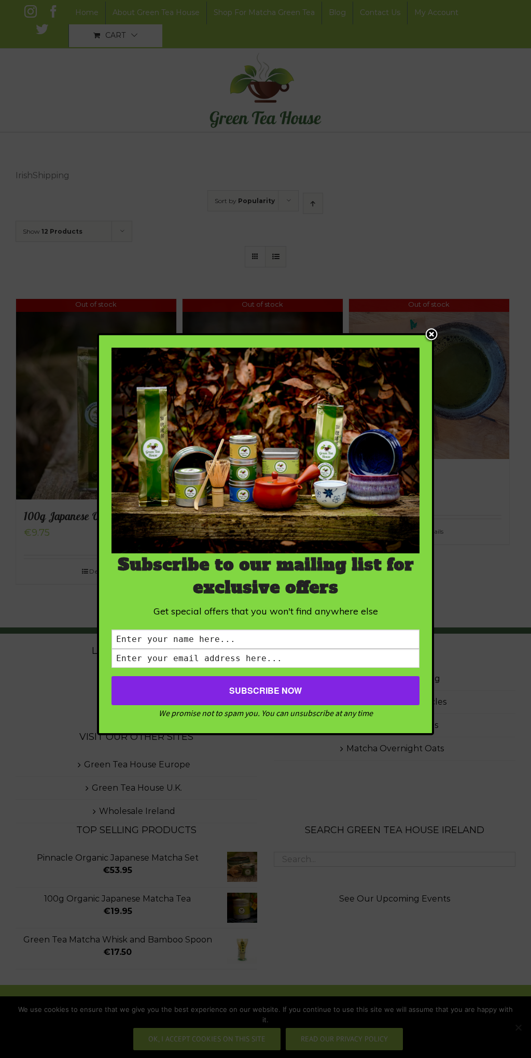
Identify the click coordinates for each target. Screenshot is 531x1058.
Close (431, 335)
